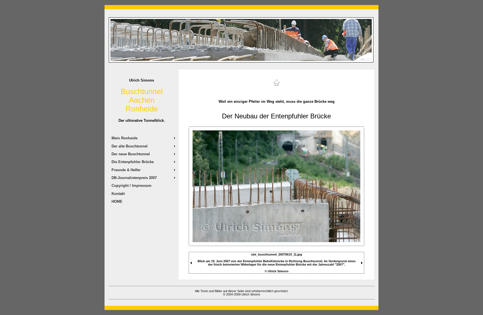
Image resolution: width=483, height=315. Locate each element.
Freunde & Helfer (126, 170)
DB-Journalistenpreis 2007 (134, 178)
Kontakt (118, 194)
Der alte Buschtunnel (130, 146)
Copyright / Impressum (131, 185)
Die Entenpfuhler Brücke (133, 162)
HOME (117, 201)
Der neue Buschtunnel (131, 154)
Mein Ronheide (125, 138)
